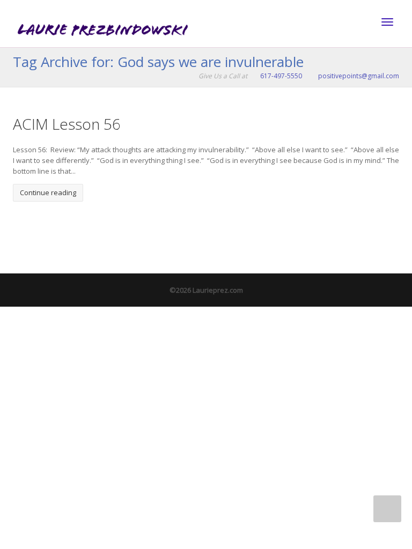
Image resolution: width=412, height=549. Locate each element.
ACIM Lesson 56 (67, 124)
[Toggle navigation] (387, 22)
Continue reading (48, 192)
